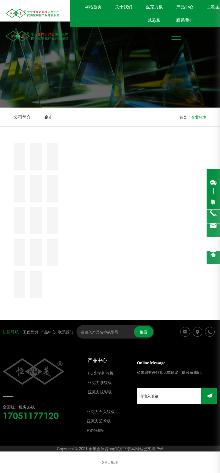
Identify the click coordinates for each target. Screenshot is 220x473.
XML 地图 (110, 462)
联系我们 (184, 20)
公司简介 (22, 117)
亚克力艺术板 (99, 421)
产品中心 (184, 6)
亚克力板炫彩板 (154, 13)
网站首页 (93, 6)
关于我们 (123, 6)
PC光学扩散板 (100, 373)
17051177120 (31, 415)
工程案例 (30, 332)
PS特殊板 (95, 430)
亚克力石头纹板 (101, 411)
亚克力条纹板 (100, 382)
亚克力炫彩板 (100, 391)
